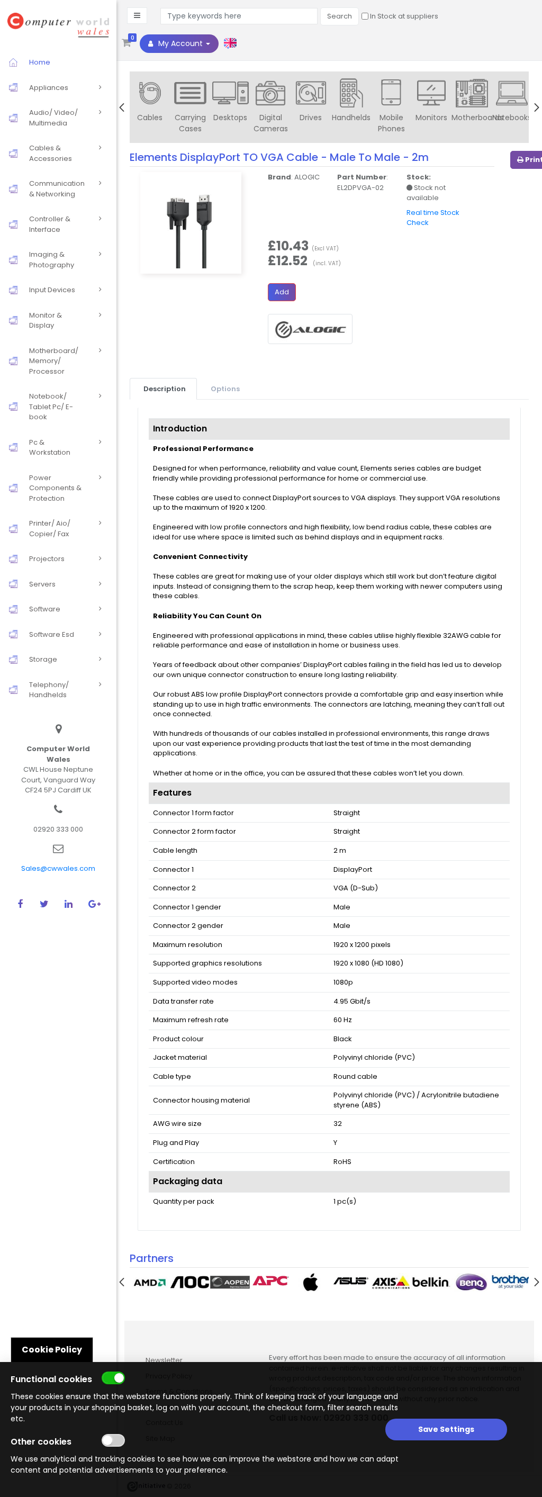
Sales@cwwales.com (58, 868)
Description (164, 389)
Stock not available (426, 193)
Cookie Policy (52, 1349)
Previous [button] (121, 107)
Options (225, 389)
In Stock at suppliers (403, 16)
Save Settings (446, 1429)
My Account (180, 43)
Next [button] (536, 107)
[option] (150, 103)
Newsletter (164, 1360)
